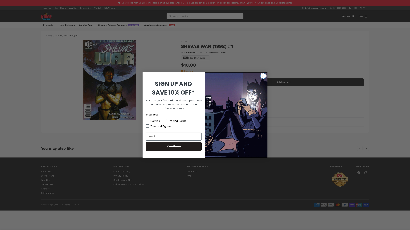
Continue (174, 146)
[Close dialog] (263, 76)
